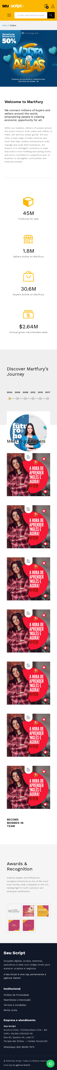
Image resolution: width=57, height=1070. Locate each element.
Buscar (51, 15)
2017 (47, 392)
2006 (17, 392)
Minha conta (10, 1010)
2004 (9, 392)
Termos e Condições (15, 1005)
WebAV (16, 978)
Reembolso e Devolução (17, 1000)
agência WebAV (23, 1065)
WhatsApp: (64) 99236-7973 (19, 1047)
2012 (32, 392)
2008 (25, 392)
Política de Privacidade (16, 995)
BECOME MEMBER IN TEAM (15, 823)
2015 (40, 392)
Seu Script (14, 952)
